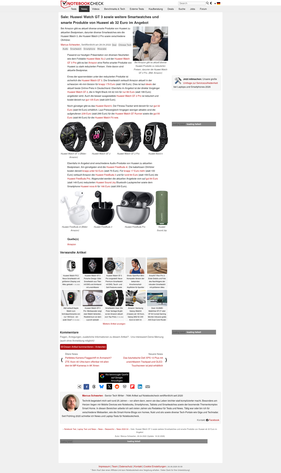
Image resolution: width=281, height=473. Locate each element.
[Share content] (80, 387)
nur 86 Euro (128, 92)
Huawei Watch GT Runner (128, 113)
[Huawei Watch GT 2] (101, 137)
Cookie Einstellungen (155, 466)
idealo (148, 84)
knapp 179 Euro (107, 84)
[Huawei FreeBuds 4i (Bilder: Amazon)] (75, 208)
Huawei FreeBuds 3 (105, 174)
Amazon (92, 62)
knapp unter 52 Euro (92, 170)
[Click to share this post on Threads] (94, 387)
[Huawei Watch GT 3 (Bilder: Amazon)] (73, 137)
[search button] (207, 3)
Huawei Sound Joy (106, 182)
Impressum (104, 466)
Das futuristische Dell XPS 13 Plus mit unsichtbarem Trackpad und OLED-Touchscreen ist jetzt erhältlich (143, 361)
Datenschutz (125, 466)
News (84, 9)
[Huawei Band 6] (155, 137)
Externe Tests (137, 9)
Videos (95, 9)
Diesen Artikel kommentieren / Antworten (84, 346)
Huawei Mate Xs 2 (96, 58)
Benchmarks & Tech (114, 9)
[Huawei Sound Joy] (162, 208)
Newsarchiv (109, 429)
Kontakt (138, 466)
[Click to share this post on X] (109, 386)
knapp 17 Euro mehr (134, 170)
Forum (203, 9)
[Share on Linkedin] (140, 386)
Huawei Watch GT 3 (92, 80)
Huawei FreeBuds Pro (78, 178)
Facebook (213, 420)
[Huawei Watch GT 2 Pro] (128, 137)
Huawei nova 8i (89, 186)
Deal (114, 44)
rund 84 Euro (131, 174)
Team (115, 466)
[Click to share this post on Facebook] (86, 387)
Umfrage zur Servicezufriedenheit (200, 83)
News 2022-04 (122, 429)
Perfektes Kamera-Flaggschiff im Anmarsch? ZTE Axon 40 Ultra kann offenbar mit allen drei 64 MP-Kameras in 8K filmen (88, 361)
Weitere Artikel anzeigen (114, 323)
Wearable (101, 48)
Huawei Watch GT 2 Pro (128, 95)
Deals (171, 9)
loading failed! (179, 124)
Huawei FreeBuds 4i (117, 167)
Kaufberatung (156, 9)
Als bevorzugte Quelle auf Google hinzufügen (116, 377)
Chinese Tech (125, 44)
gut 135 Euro (92, 99)
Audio (65, 48)
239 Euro (86, 113)
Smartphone (89, 48)
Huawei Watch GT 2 (77, 92)
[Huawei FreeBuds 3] (103, 208)
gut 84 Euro (152, 178)
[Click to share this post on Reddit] (117, 386)
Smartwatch (75, 48)
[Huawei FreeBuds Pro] (135, 208)
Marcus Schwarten (70, 44)
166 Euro (105, 186)
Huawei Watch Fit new (106, 117)
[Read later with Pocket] (124, 386)
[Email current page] (147, 387)
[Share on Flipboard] (132, 386)
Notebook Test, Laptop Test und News (80, 429)
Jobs (192, 9)
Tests (73, 9)
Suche (182, 9)
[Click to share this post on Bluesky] (101, 387)
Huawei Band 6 (104, 105)
